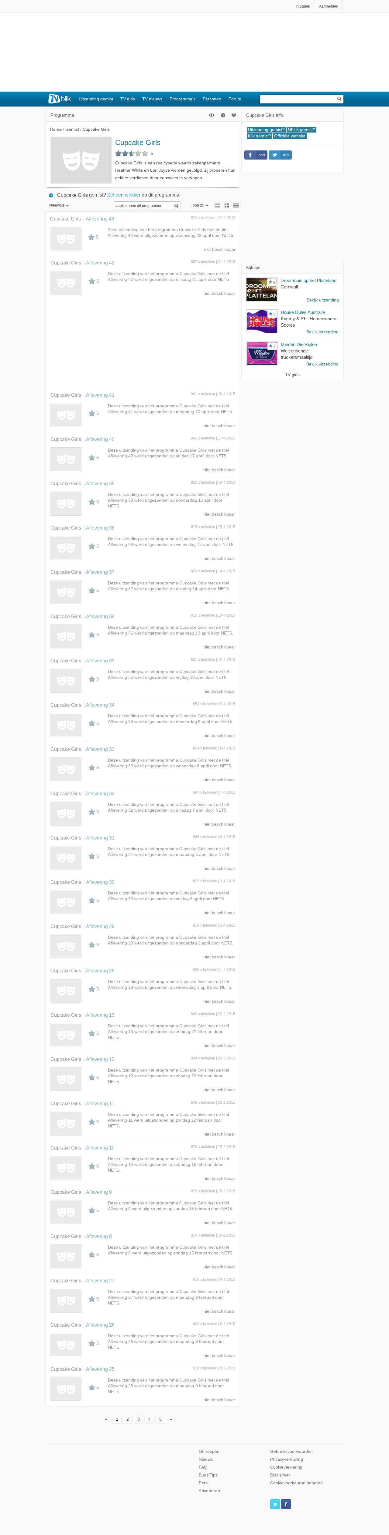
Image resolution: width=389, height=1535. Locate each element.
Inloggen (303, 6)
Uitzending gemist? (266, 129)
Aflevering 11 (100, 1103)
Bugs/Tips (208, 1475)
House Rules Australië (303, 312)
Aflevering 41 (100, 395)
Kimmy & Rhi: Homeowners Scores (308, 322)
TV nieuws (152, 98)
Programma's (182, 98)
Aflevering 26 (100, 1325)
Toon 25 (197, 205)
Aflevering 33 (100, 749)
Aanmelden (328, 6)
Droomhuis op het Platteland (308, 280)
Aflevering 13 (100, 1015)
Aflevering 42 (100, 262)
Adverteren (209, 1491)
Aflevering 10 (100, 1147)
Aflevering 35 (100, 660)
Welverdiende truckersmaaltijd (296, 354)
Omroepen (209, 1451)
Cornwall (289, 286)
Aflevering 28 (100, 970)
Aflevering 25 (100, 1369)
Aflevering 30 (100, 882)
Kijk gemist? (259, 136)
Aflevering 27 (100, 1280)
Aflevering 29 (100, 926)
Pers (203, 1483)
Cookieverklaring (286, 1467)
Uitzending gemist (96, 98)
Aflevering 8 (99, 1236)
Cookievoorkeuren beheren (296, 1483)
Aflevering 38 (100, 527)
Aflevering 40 (100, 439)
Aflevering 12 (100, 1059)
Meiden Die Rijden (299, 344)
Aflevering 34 (100, 705)
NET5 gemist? (301, 129)
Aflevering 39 (100, 483)
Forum (235, 98)
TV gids (127, 98)
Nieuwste (57, 205)
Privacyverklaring (286, 1459)
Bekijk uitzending (323, 300)
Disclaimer (280, 1475)
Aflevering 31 (100, 837)
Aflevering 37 (100, 572)
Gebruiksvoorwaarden (291, 1451)
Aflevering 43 (100, 218)
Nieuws (206, 1459)
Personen (212, 98)
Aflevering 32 (100, 793)
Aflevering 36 (100, 616)
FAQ (203, 1467)
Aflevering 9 (99, 1192)
